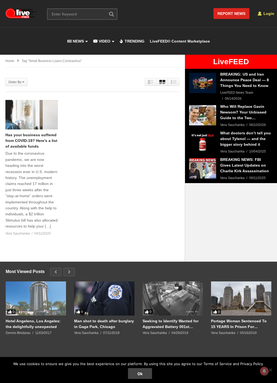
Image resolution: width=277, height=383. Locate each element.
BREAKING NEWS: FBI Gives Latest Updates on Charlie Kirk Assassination (244, 165)
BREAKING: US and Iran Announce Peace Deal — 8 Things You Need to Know (244, 80)
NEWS (78, 41)
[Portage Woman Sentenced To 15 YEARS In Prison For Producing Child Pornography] (241, 298)
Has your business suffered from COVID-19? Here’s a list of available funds (31, 140)
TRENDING (134, 41)
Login (268, 13)
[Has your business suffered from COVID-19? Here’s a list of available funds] (31, 114)
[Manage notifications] (264, 371)
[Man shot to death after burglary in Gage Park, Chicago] (104, 298)
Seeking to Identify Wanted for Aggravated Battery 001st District (171, 324)
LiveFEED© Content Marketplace (180, 41)
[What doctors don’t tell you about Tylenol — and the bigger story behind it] (202, 142)
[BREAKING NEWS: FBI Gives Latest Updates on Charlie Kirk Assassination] (202, 168)
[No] (270, 370)
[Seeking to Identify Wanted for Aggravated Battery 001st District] (173, 298)
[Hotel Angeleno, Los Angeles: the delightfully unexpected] (36, 298)
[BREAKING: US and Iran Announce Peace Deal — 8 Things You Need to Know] (202, 83)
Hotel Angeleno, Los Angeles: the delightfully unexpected (33, 324)
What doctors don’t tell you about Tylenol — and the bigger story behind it (245, 139)
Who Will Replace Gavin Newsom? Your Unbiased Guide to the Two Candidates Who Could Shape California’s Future (243, 112)
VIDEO (104, 41)
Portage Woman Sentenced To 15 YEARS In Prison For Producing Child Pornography (239, 324)
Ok (140, 373)
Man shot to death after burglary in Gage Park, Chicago (104, 324)
